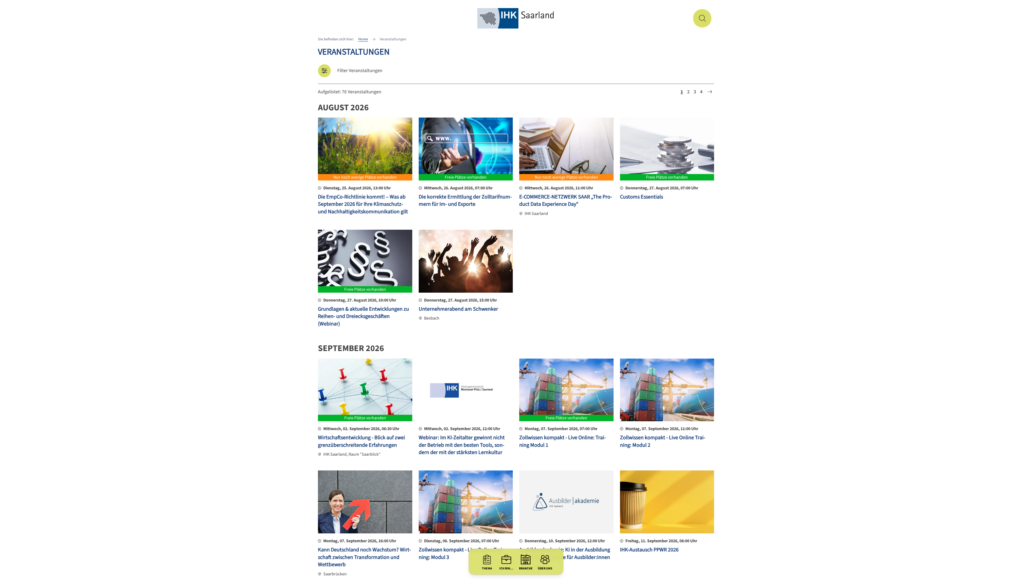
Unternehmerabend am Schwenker (458, 309)
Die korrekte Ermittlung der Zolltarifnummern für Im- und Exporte (465, 200)
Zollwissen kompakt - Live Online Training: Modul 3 (461, 553)
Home (363, 39)
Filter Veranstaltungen (359, 70)
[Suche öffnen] (702, 18)
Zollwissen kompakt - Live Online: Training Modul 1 (562, 441)
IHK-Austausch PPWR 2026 (649, 550)
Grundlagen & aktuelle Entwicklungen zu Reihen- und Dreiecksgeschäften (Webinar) (363, 316)
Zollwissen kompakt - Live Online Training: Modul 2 (662, 441)
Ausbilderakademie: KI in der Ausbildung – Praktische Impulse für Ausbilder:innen (564, 553)
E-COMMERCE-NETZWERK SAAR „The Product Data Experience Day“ (565, 200)
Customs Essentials (641, 197)
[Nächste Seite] (709, 92)
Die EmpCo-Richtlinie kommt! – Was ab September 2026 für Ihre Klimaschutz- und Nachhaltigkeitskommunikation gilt (363, 204)
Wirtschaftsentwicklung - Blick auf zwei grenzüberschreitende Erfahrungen (361, 441)
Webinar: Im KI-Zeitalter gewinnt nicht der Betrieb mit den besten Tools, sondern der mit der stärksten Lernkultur (462, 445)
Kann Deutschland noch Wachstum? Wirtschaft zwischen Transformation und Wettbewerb (364, 557)
